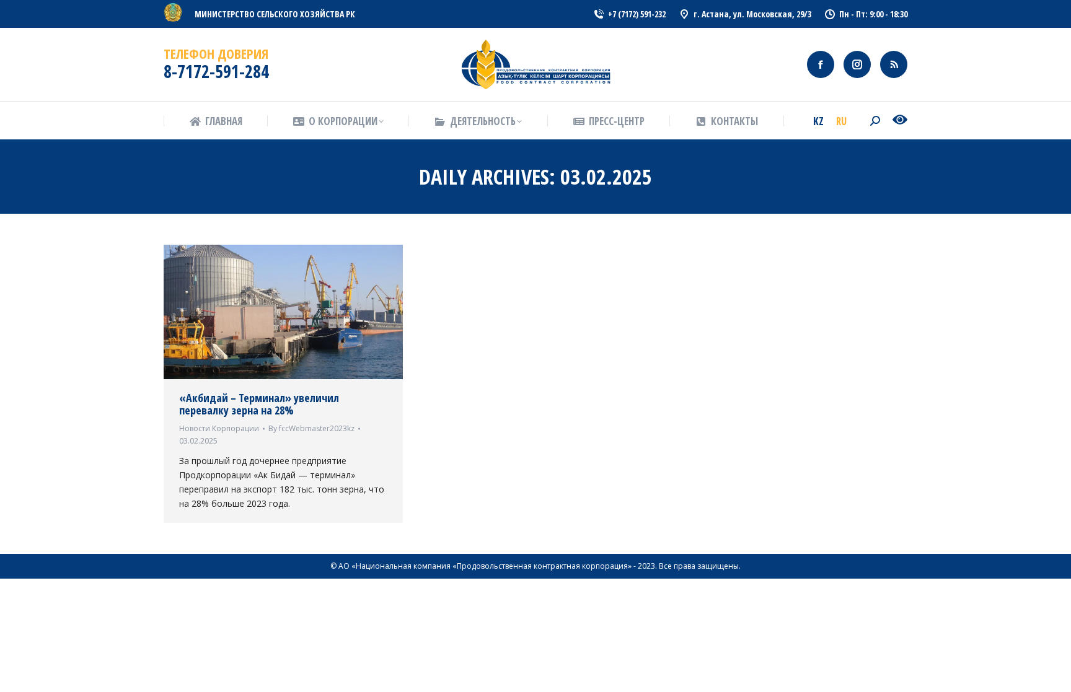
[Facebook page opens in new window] (820, 64)
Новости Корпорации (219, 428)
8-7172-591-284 (216, 71)
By (311, 428)
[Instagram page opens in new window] (857, 64)
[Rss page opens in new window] (893, 64)
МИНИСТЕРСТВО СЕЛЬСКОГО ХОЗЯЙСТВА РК (275, 14)
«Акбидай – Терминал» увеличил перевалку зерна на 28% (259, 404)
